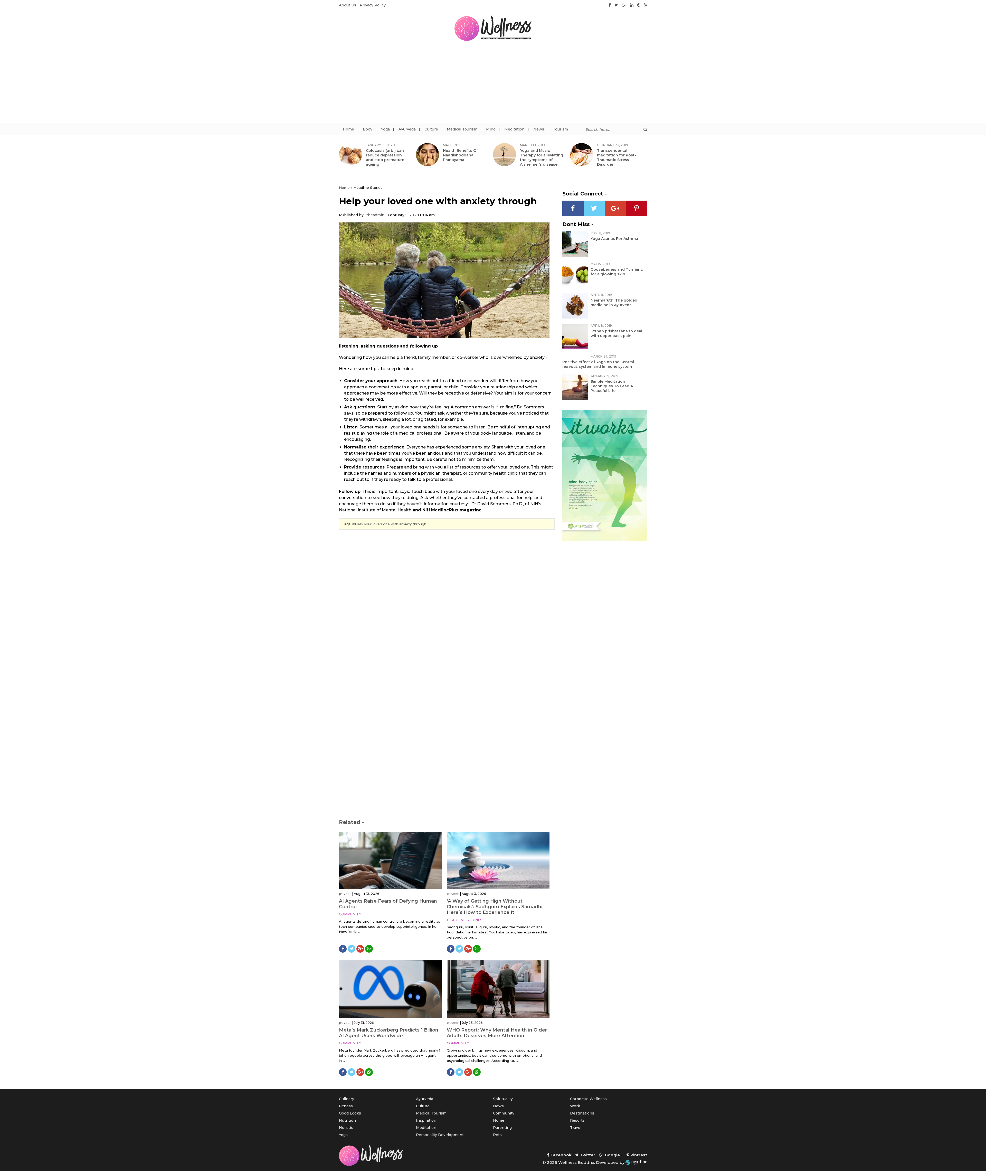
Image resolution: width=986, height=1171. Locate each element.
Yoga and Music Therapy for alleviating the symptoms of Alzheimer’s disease (541, 157)
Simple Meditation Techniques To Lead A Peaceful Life (612, 386)
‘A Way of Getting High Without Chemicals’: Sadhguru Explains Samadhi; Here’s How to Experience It (495, 906)
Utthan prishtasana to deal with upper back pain (616, 333)
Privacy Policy (373, 5)
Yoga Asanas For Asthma (614, 238)
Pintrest (638, 1155)
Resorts (577, 1120)
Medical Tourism (462, 129)
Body (367, 129)
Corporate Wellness (588, 1099)
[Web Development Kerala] (636, 1162)
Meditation (514, 129)
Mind (491, 129)
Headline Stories (464, 920)
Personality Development (440, 1134)
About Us (347, 5)
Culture (431, 129)
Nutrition (347, 1120)
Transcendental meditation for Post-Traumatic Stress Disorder (616, 157)
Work (575, 1106)
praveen (345, 894)
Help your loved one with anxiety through (390, 524)
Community (350, 914)
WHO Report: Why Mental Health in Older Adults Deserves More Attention (497, 1032)
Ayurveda (407, 129)
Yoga (385, 129)
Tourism (560, 129)
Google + (613, 1155)
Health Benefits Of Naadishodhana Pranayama (460, 155)
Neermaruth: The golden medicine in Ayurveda (614, 302)
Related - (351, 822)
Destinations (582, 1113)
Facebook (560, 1155)
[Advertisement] (493, 84)
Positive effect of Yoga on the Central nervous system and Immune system (598, 364)
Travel (575, 1127)
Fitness (346, 1106)
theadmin (375, 215)
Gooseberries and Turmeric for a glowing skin (617, 271)
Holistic (346, 1127)
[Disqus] (447, 604)
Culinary (346, 1099)
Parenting (502, 1127)
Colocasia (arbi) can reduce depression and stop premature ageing (385, 157)
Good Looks (350, 1113)
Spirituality (503, 1099)
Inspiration (426, 1120)
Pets (497, 1134)
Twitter (587, 1155)
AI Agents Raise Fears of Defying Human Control (388, 904)
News (538, 129)
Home (348, 129)
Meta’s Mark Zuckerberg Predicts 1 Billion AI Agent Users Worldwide (388, 1032)
